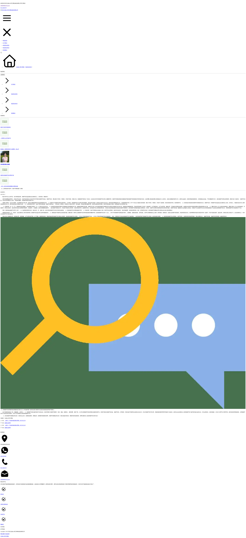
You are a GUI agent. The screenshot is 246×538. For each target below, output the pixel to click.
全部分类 (2, 74)
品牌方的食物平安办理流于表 (7, 175)
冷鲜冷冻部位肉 (4, 504)
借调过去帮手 (8, 422)
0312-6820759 (3, 7)
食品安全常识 (28, 67)
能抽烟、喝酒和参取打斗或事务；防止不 (10, 149)
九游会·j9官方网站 (20, 67)
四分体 (2, 494)
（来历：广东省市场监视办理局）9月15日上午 (15, 420)
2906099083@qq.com (5, 5)
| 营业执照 (7, 533)
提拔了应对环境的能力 (6, 127)
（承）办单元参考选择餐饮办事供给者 (9, 186)
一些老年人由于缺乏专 (6, 138)
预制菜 (2, 524)
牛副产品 (3, 514)
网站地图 (3, 533)
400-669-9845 (3, 456)
